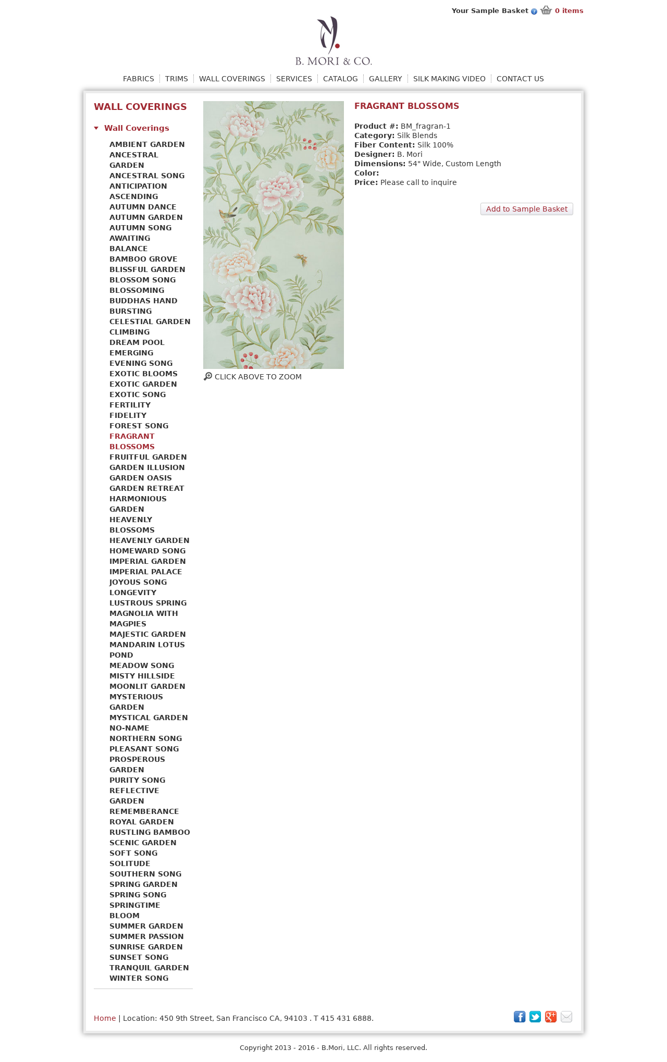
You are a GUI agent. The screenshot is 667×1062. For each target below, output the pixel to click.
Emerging (131, 353)
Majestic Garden (147, 634)
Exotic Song (137, 394)
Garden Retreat (146, 488)
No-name (129, 728)
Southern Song (145, 874)
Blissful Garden (147, 269)
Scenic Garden (143, 842)
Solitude (130, 863)
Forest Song (138, 426)
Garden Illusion (147, 467)
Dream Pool (137, 342)
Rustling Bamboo (149, 832)
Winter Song (138, 978)
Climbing (129, 332)
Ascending (133, 196)
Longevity (132, 592)
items (569, 11)
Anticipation (138, 186)
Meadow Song (141, 665)
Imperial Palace (145, 571)
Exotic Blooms (143, 373)
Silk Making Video (449, 79)
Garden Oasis (140, 478)
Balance (128, 248)
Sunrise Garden (146, 947)
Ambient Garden (147, 144)
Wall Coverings (232, 79)
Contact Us (520, 79)
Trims (176, 79)
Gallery (385, 79)
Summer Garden (146, 926)
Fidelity (127, 415)
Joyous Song (138, 582)
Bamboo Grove (143, 259)
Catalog (340, 79)
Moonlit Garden (147, 686)
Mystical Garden (148, 717)
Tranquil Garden (149, 968)
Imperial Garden (147, 561)
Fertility (130, 405)
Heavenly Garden (149, 540)
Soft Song (133, 853)
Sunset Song (138, 957)
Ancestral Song (146, 175)
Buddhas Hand (143, 301)
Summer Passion (146, 936)
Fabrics (138, 79)
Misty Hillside (142, 676)
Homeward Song (147, 551)
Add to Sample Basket (526, 209)
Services (294, 79)
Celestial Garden (150, 321)
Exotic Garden (143, 384)
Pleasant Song (144, 749)
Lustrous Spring (148, 603)
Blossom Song (142, 280)
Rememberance (144, 811)
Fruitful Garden (148, 457)
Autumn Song (140, 228)
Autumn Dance (143, 207)
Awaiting (129, 238)
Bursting (130, 311)
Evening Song (140, 363)
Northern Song (145, 738)
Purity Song (137, 780)
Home (105, 1018)
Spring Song (137, 895)
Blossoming (136, 290)
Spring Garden (143, 884)
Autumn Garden (146, 217)
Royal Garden (141, 822)
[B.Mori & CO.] (333, 40)
